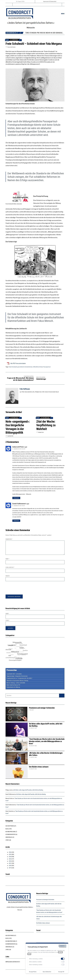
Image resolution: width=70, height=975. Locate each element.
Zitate (7, 840)
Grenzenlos (9, 837)
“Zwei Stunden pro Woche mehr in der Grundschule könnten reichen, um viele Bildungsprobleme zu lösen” (46, 741)
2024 (10, 856)
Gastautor (10, 435)
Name (7, 559)
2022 (10, 861)
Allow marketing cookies (35, 964)
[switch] (63, 959)
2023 (10, 859)
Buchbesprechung (10, 831)
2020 (10, 865)
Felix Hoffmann (11, 47)
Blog (7, 40)
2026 (10, 852)
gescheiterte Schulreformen (25, 367)
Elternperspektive (11, 834)
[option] (44, 33)
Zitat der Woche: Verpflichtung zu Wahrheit (45, 425)
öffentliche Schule (38, 367)
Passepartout (47, 367)
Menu (62, 13)
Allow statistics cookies (35, 961)
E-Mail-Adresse (10, 567)
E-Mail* (7, 620)
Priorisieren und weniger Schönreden (42, 708)
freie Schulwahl (13, 367)
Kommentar (9, 539)
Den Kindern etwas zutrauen (38, 767)
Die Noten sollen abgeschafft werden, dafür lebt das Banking (28, 790)
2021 (10, 863)
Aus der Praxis (10, 826)
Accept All (61, 971)
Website (8, 576)
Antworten (16, 498)
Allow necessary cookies (36, 958)
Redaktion (41, 432)
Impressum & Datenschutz (49, 1)
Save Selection (47, 971)
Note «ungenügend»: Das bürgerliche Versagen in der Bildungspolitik (18, 427)
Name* (7, 613)
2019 (10, 867)
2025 (10, 854)
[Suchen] (61, 695)
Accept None (32, 971)
